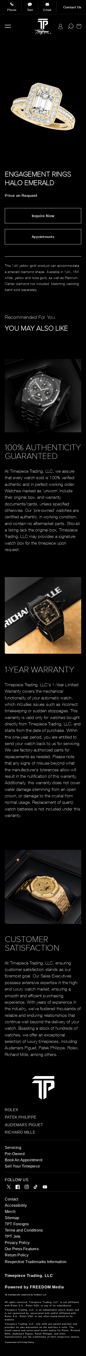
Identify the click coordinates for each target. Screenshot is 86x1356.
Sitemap (12, 1218)
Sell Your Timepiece (22, 1166)
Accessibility (16, 1205)
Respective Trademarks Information (35, 1262)
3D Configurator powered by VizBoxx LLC (26, 1295)
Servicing (13, 1148)
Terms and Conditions (24, 1230)
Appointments (43, 237)
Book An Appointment (23, 1160)
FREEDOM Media (47, 1287)
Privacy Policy (17, 1243)
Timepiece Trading (23, 1276)
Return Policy (16, 1255)
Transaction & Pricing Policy (19, 1342)
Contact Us (72, 7)
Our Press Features (22, 1249)
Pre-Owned (15, 1154)
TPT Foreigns (17, 1224)
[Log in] (60, 26)
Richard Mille (20, 1132)
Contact (11, 1199)
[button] (8, 26)
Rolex (11, 1110)
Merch (10, 1212)
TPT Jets (13, 1236)
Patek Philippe (20, 1117)
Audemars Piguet (24, 1125)
